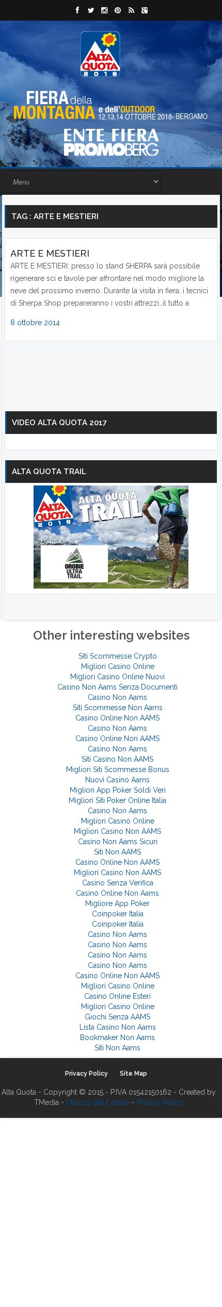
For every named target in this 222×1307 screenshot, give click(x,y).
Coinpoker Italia (118, 914)
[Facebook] (77, 10)
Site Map (133, 1073)
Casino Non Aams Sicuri (117, 841)
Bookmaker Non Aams (117, 1037)
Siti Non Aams (117, 1048)
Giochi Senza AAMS (117, 1017)
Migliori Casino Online (117, 666)
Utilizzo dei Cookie (98, 1102)
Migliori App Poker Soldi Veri (118, 790)
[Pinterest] (117, 10)
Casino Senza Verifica (117, 883)
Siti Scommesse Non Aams (118, 707)
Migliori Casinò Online (117, 821)
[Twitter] (91, 10)
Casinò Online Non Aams (117, 893)
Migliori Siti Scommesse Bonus (117, 769)
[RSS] (131, 10)
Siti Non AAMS (117, 852)
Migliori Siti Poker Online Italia (117, 800)
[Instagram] (104, 10)
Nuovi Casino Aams (117, 780)
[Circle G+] (144, 10)
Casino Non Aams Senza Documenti (117, 687)
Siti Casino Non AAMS (117, 759)
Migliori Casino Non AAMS (117, 831)
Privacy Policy (86, 1073)
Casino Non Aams (117, 697)
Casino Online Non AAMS (117, 718)
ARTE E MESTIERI (49, 253)
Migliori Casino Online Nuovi (117, 677)
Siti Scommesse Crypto (117, 656)
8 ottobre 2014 (35, 323)
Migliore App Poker (117, 903)
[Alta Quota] (100, 54)
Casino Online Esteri (117, 996)
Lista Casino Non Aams (118, 1027)
